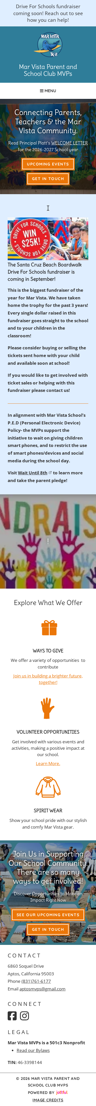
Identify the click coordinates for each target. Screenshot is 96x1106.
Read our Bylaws (33, 1050)
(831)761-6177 (36, 981)
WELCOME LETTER (69, 143)
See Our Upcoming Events (48, 914)
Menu (50, 90)
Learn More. (48, 763)
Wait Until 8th (32, 473)
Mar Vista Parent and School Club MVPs (48, 70)
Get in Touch (48, 178)
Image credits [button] (48, 1100)
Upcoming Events (48, 164)
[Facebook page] (12, 1016)
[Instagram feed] (24, 1016)
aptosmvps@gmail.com (42, 989)
